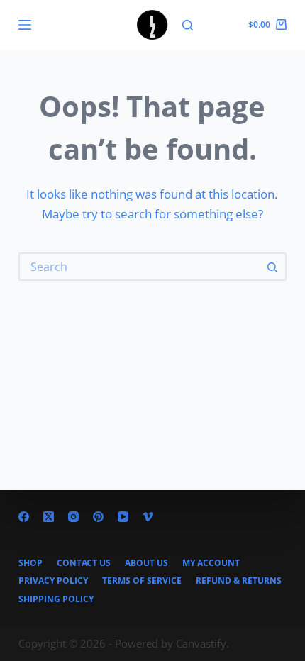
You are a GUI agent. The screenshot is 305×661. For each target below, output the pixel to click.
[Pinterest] (98, 516)
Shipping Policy (56, 599)
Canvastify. (202, 643)
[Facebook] (23, 516)
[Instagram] (73, 516)
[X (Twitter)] (48, 516)
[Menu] (24, 24)
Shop (30, 563)
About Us (146, 563)
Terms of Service (142, 581)
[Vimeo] (148, 516)
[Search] (187, 25)
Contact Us (84, 563)
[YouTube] (123, 516)
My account (211, 563)
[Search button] (272, 266)
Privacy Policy (53, 581)
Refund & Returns (239, 581)
